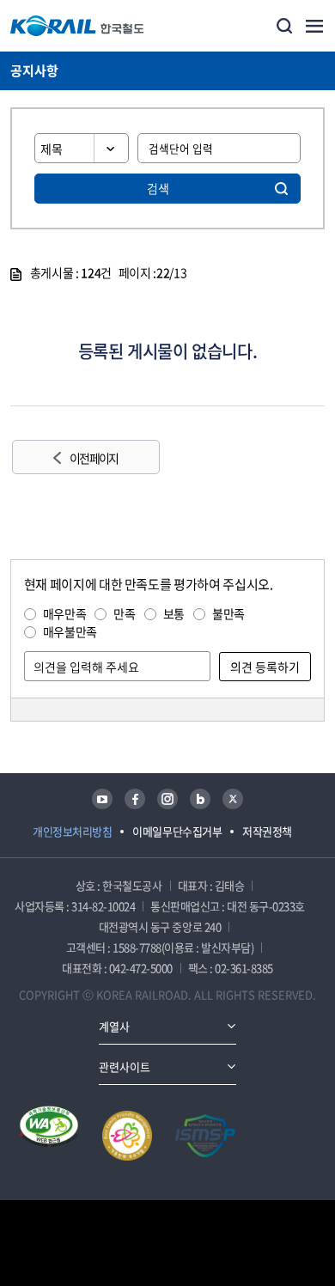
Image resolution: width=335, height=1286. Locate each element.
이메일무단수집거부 (177, 831)
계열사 (114, 1026)
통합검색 (284, 26)
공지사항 (34, 70)
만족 (124, 613)
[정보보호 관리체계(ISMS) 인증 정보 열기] (205, 1136)
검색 (158, 188)
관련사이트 (124, 1066)
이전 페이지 (94, 457)
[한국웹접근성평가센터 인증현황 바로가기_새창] (49, 1136)
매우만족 (65, 613)
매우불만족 (70, 631)
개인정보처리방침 (72, 831)
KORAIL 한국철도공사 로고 (77, 25)
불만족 (228, 613)
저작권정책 (267, 831)
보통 (174, 613)
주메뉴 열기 (314, 26)
